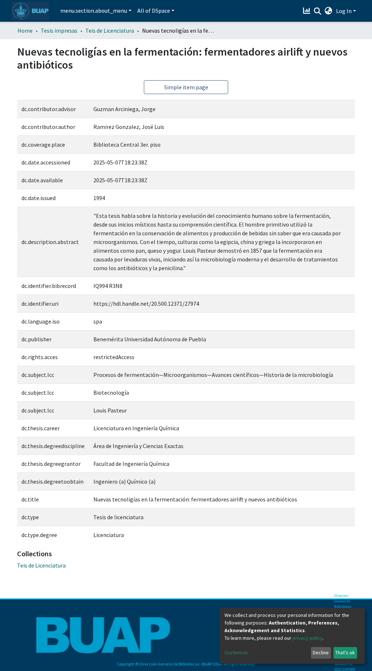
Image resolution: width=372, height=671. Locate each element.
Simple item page (186, 87)
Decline (321, 652)
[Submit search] (318, 11)
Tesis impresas (59, 30)
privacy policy (307, 638)
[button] (329, 11)
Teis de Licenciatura (109, 30)
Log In (344, 11)
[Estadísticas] (307, 11)
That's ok (345, 652)
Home (25, 30)
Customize (236, 652)
